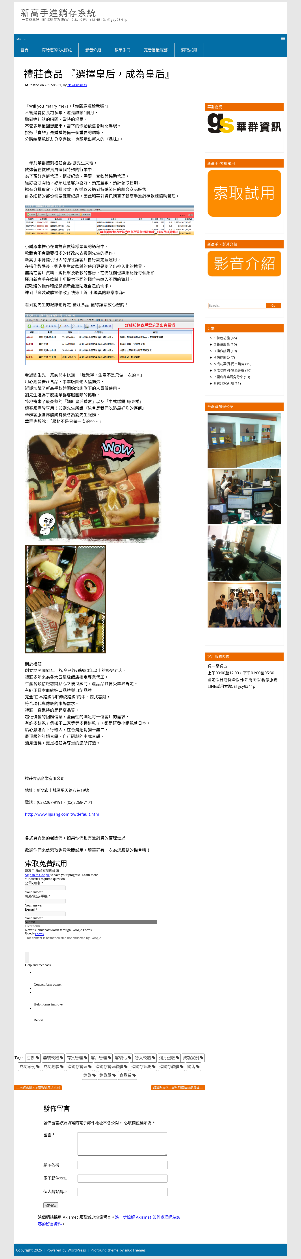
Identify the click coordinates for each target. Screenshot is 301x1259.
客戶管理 (99, 1057)
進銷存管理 (77, 1066)
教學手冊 (122, 49)
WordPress (77, 1250)
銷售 (191, 1066)
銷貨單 (105, 1075)
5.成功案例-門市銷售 (229, 364)
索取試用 (189, 49)
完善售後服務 (156, 49)
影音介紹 (93, 49)
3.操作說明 (222, 351)
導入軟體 (143, 1057)
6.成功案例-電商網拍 (229, 370)
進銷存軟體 (169, 1066)
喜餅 (31, 1057)
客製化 (121, 1057)
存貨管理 (75, 1057)
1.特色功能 (222, 338)
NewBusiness (77, 85)
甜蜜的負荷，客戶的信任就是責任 (178, 1087)
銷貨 (87, 1075)
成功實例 (191, 1057)
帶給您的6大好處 (57, 49)
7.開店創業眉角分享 (228, 377)
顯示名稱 (51, 1164)
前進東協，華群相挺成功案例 (38, 1087)
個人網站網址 (55, 1191)
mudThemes (135, 1250)
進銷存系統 (141, 1066)
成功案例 (27, 1066)
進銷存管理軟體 (109, 1066)
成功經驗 (51, 1066)
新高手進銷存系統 (59, 12)
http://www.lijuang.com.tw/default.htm (62, 814)
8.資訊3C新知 (224, 383)
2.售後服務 (222, 344)
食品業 (125, 1075)
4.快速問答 (222, 357)
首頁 (24, 49)
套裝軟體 (51, 1057)
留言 (49, 1135)
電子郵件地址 (55, 1178)
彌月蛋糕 (167, 1057)
